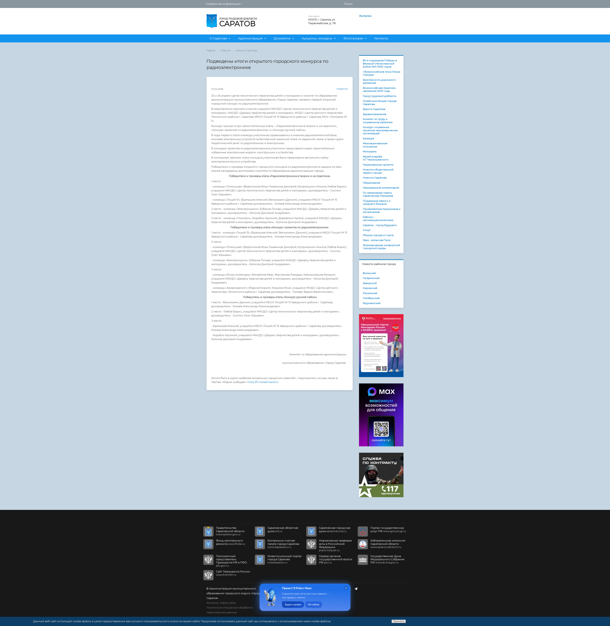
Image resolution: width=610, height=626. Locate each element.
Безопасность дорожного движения (379, 81)
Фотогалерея (353, 38)
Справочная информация (223, 3)
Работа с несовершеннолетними (378, 219)
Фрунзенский (371, 303)
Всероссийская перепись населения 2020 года (379, 89)
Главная (211, 50)
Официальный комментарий (381, 187)
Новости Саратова (246, 50)
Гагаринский (371, 278)
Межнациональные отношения (375, 145)
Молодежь (369, 151)
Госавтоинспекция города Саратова (379, 102)
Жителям (365, 15)
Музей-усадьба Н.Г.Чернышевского (376, 158)
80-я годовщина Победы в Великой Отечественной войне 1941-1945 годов (380, 63)
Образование (371, 182)
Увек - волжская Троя (376, 240)
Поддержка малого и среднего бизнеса (376, 202)
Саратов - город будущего (380, 225)
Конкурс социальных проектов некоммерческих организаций (380, 130)
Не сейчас (314, 604)
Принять (399, 621)
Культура (368, 138)
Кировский (370, 288)
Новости (225, 50)
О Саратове (218, 38)
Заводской (370, 283)
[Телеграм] (356, 588)
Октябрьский (371, 298)
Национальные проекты (378, 164)
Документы (282, 38)
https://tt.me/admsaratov (262, 382)
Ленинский (370, 293)
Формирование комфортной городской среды (381, 247)
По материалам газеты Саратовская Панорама (378, 194)
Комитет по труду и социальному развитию (378, 121)
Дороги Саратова (374, 109)
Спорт (367, 230)
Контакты (381, 38)
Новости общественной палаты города (378, 171)
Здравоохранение (374, 114)
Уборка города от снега (378, 235)
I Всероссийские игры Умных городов (381, 73)
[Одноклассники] (350, 588)
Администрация (250, 38)
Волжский (369, 273)
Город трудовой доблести (379, 96)
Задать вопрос (293, 604)
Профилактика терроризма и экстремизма (381, 210)
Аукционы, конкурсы (317, 38)
